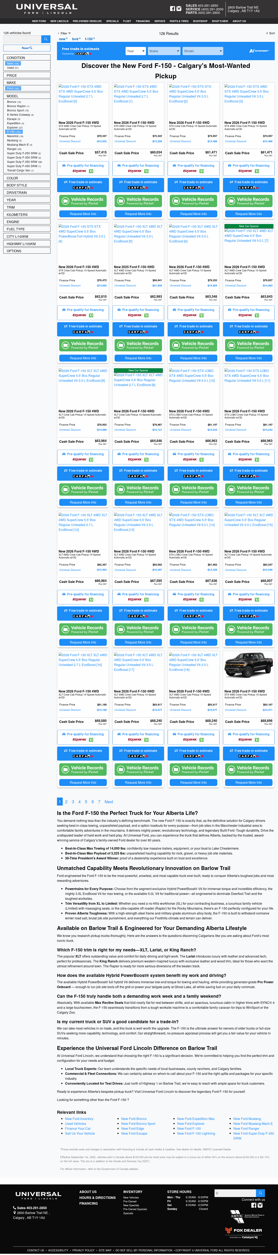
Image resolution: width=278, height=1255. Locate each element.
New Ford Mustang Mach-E (253, 1123)
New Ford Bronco (134, 1118)
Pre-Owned (129, 1201)
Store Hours (179, 1192)
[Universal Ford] (46, 8)
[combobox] (136, 51)
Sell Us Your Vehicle (80, 1133)
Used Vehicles (75, 1123)
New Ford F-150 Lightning (196, 1133)
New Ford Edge (132, 1128)
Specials (128, 1213)
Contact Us (36, 1250)
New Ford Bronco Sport (138, 1123)
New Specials (131, 1205)
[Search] (45, 39)
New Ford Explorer (191, 1123)
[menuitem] (27, 63)
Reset (26, 48)
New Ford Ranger (246, 1128)
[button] (39, 21)
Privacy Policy (83, 1250)
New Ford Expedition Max (196, 1118)
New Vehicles (131, 1197)
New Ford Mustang (247, 1118)
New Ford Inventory (79, 1118)
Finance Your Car (78, 1128)
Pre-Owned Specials (135, 1209)
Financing (88, 1203)
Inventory (132, 1192)
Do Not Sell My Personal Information (144, 1250)
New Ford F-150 (189, 1128)
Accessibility (58, 1250)
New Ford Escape (134, 1133)
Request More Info (83, 213)
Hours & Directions (97, 1198)
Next (109, 801)
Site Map (105, 1250)
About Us (88, 1192)
